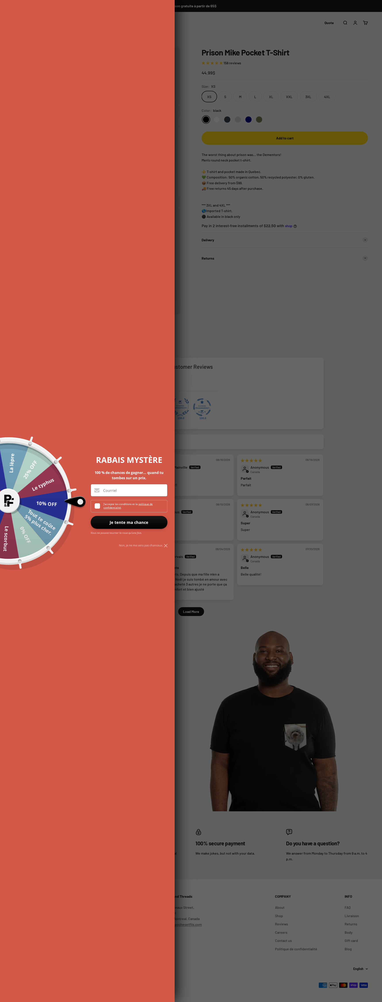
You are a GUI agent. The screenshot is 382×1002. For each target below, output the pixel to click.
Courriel (110, 490)
